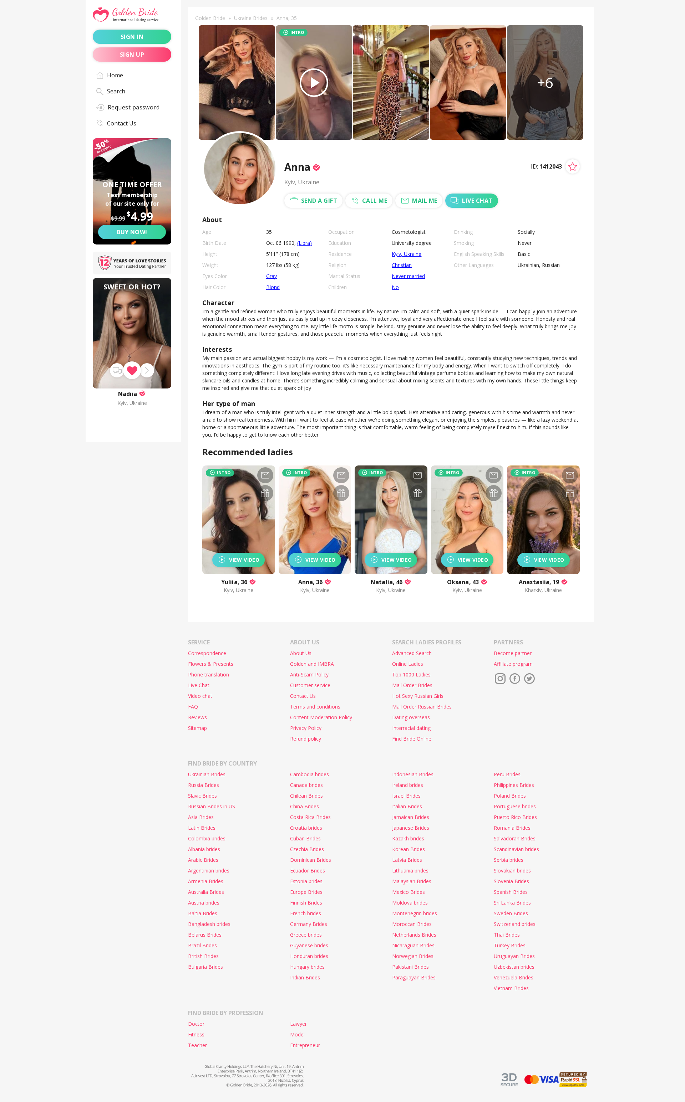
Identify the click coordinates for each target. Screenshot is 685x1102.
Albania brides (204, 849)
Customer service (310, 685)
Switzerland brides (515, 924)
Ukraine (412, 254)
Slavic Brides (202, 795)
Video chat (200, 695)
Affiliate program (513, 663)
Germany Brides (308, 924)
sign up (132, 54)
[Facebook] (514, 678)
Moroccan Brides (412, 924)
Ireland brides (407, 785)
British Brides (203, 956)
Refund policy (305, 738)
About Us (300, 653)
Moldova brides (410, 902)
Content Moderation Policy (321, 717)
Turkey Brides (510, 945)
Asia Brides (201, 817)
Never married (408, 276)
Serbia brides (508, 859)
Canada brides (306, 785)
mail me (424, 201)
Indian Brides (305, 977)
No (395, 287)
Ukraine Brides (251, 18)
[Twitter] (529, 678)
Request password (133, 107)
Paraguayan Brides (414, 977)
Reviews (197, 717)
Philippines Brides (514, 785)
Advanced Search (412, 653)
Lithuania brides (410, 870)
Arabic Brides (203, 859)
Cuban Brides (305, 838)
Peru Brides (507, 774)
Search (116, 91)
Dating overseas (411, 717)
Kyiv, (398, 254)
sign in (132, 37)
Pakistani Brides (410, 966)
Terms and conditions (315, 706)
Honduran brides (309, 956)
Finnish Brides (306, 902)
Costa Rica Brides (310, 817)
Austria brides (203, 902)
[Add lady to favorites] (572, 166)
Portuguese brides (515, 806)
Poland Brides (510, 795)
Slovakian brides (512, 870)
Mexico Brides (408, 892)
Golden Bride (210, 18)
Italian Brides (407, 806)
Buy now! (132, 232)
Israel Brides (406, 795)
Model (297, 1034)
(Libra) (304, 243)
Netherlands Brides (414, 934)
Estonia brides (306, 881)
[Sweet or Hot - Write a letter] (117, 370)
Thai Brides (507, 934)
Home (115, 75)
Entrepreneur (305, 1045)
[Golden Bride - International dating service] (132, 14)
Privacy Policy (305, 728)
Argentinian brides (208, 870)
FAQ (193, 706)
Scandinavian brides (516, 849)
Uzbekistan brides (514, 966)
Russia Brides (203, 785)
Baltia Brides (202, 913)
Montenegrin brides (414, 913)
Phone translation (208, 674)
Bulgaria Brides (205, 966)
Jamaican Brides (410, 817)
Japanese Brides (410, 827)
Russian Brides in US (211, 806)
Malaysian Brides (411, 881)
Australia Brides (206, 892)
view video (244, 559)
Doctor (196, 1023)
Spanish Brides (511, 892)
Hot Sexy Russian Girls (417, 695)
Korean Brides (408, 849)
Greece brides (306, 934)
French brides (305, 913)
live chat (477, 201)
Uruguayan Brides (514, 956)
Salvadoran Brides (515, 838)
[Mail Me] (265, 475)
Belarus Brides (205, 934)
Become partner (513, 653)
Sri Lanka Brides (512, 902)
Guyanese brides (309, 945)
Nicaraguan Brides (413, 945)
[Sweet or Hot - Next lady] (147, 370)
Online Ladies (407, 663)
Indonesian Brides (412, 774)
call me (374, 201)
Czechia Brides (307, 849)
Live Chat (198, 685)
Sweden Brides (511, 913)
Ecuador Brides (307, 870)
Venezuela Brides (513, 977)
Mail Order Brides (412, 685)
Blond (273, 287)
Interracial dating (411, 728)
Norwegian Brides (412, 956)
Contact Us (121, 123)
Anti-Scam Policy (309, 674)
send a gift (319, 201)
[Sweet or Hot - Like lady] (132, 370)
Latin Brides (201, 827)
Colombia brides (206, 838)
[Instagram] (500, 678)
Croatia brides (306, 827)
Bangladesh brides (209, 924)
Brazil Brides (202, 945)
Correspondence (207, 653)
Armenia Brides (205, 881)
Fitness (196, 1034)
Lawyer (298, 1023)
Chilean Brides (306, 795)
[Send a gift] (265, 493)
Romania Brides (512, 827)
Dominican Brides (310, 859)
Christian (402, 265)
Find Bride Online (411, 738)
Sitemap (197, 728)
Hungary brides (307, 966)
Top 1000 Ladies (411, 674)
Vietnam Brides (511, 988)
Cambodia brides (309, 774)
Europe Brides (306, 892)
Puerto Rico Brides (515, 817)
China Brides (304, 806)
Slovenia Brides (511, 881)
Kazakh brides (408, 838)
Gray (271, 276)
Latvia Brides (407, 859)
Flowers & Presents (210, 663)
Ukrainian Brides (206, 774)
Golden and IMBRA (312, 663)
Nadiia (127, 394)
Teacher (197, 1045)
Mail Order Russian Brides (422, 706)
